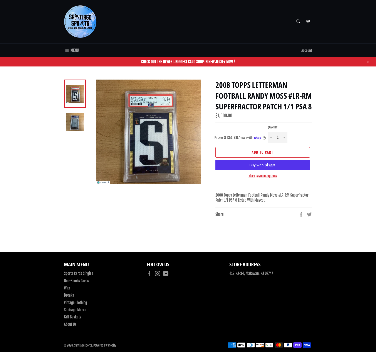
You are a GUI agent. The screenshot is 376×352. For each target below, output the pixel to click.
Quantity (272, 127)
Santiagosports (83, 345)
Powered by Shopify (104, 345)
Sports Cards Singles (78, 273)
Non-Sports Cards (76, 281)
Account (306, 50)
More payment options (262, 176)
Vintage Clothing (75, 302)
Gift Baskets (72, 317)
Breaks (69, 295)
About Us (70, 324)
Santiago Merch (75, 310)
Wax (67, 288)
